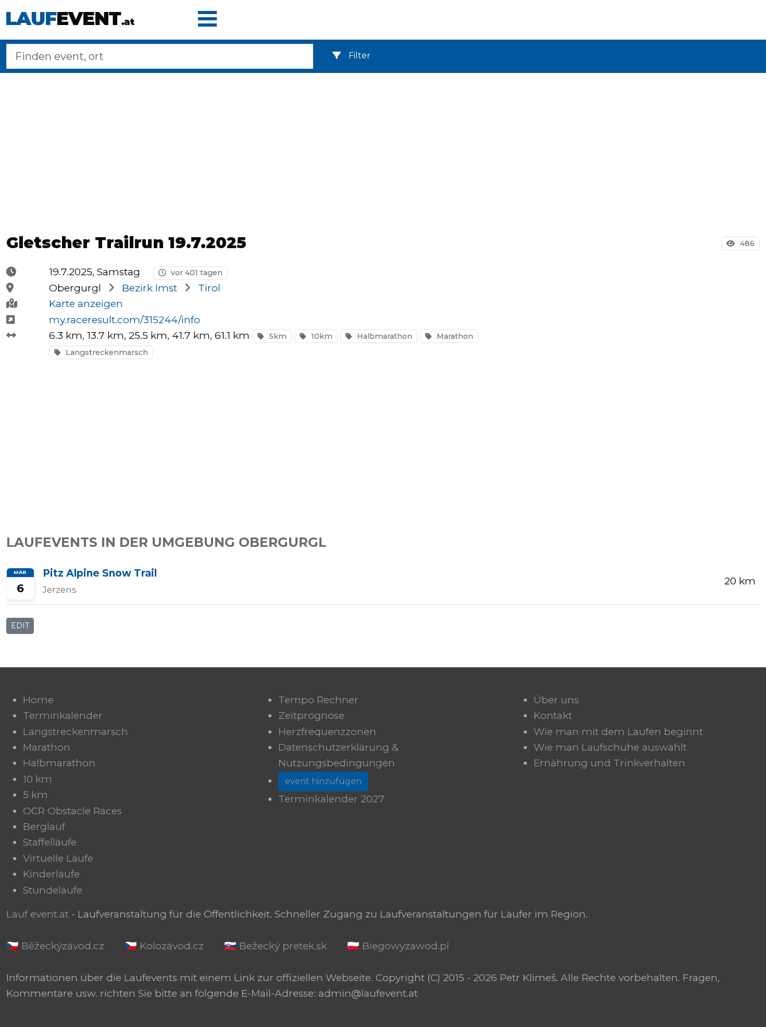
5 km (35, 795)
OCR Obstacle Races (72, 811)
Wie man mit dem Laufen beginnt (618, 732)
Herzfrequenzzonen (327, 732)
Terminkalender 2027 (331, 799)
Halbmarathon (383, 336)
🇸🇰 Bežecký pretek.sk (275, 946)
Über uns (556, 700)
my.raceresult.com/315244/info (124, 320)
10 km (37, 779)
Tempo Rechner (318, 700)
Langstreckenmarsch (106, 352)
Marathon (454, 336)
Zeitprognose (311, 716)
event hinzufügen (323, 781)
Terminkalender (63, 716)
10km (320, 336)
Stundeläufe (52, 890)
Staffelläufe (50, 842)
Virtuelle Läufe (58, 858)
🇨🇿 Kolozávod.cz (164, 946)
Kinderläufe (51, 874)
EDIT (20, 625)
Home (38, 700)
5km (277, 336)
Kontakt (553, 716)
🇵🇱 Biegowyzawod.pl (398, 946)
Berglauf (44, 827)
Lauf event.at (37, 914)
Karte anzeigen (86, 304)
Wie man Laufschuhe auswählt (610, 747)
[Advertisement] (383, 150)
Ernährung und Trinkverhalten (609, 763)
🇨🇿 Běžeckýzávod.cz (55, 946)
